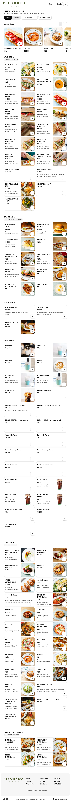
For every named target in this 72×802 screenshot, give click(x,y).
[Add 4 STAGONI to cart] (64, 619)
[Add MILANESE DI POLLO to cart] (64, 178)
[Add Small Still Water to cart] (32, 444)
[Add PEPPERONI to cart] (32, 648)
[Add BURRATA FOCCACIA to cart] (32, 163)
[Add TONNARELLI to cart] (64, 678)
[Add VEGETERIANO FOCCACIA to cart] (64, 133)
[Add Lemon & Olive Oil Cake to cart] (32, 331)
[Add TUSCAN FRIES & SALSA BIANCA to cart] (32, 723)
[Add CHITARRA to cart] (64, 648)
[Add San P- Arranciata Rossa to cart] (64, 473)
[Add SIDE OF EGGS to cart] (64, 293)
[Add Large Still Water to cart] (64, 444)
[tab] (8, 18)
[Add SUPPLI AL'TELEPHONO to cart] (32, 589)
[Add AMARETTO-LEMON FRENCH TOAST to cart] (32, 263)
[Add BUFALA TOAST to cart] (32, 278)
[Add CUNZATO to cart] (32, 633)
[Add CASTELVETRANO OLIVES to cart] (32, 208)
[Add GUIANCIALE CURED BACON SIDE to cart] (32, 293)
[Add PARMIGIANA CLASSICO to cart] (32, 749)
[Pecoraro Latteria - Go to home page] (14, 4)
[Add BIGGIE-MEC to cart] (64, 248)
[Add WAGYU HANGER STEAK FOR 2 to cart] (32, 708)
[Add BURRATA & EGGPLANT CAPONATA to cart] (64, 559)
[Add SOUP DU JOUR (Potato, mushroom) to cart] (64, 88)
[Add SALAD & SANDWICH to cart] (32, 178)
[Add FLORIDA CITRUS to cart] (64, 73)
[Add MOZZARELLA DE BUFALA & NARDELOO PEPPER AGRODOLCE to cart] (32, 574)
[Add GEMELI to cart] (64, 663)
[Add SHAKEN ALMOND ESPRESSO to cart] (64, 399)
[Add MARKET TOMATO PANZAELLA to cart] (64, 708)
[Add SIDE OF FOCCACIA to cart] (64, 193)
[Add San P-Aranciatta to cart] (32, 488)
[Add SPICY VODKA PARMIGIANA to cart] (64, 749)
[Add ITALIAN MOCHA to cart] (64, 384)
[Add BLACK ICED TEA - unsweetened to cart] (32, 429)
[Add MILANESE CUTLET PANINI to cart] (19, 43)
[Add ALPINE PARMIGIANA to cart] (64, 764)
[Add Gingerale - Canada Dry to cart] (32, 518)
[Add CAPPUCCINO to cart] (32, 384)
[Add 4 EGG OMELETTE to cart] (32, 248)
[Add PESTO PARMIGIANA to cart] (32, 764)
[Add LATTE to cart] (64, 369)
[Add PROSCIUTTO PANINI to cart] (32, 118)
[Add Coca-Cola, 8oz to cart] (64, 488)
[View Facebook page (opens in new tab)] (4, 799)
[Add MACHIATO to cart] (32, 369)
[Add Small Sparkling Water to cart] (32, 459)
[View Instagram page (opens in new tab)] (7, 799)
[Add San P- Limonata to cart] (32, 473)
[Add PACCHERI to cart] (40, 43)
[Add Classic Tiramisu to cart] (32, 316)
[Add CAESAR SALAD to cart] (32, 73)
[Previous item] (60, 24)
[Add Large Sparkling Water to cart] (64, 459)
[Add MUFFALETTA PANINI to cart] (32, 103)
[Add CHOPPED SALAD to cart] (32, 604)
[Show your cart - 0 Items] (65, 4)
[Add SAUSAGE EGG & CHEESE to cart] (64, 233)
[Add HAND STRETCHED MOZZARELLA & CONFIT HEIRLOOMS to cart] (32, 559)
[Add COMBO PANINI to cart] (32, 133)
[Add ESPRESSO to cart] (32, 354)
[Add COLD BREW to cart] (32, 399)
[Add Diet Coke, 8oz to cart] (32, 503)
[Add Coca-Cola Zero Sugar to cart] (64, 503)
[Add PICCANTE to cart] (32, 619)
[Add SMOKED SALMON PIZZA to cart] (64, 263)
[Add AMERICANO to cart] (64, 354)
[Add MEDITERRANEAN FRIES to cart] (32, 193)
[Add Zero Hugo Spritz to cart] (32, 533)
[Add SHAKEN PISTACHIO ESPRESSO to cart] (64, 414)
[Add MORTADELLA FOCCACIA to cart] (32, 148)
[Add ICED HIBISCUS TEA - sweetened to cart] (64, 429)
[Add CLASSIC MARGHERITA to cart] (64, 633)
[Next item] (65, 24)
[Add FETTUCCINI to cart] (60, 43)
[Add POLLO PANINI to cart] (64, 118)
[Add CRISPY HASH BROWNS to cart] (64, 278)
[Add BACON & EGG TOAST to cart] (32, 233)
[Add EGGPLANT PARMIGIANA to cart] (64, 604)
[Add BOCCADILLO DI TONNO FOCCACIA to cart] (64, 163)
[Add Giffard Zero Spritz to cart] (64, 518)
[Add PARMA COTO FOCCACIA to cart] (64, 148)
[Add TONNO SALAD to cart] (32, 88)
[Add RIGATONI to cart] (32, 693)
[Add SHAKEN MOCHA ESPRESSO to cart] (32, 414)
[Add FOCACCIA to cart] (64, 574)
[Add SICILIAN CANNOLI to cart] (64, 316)
